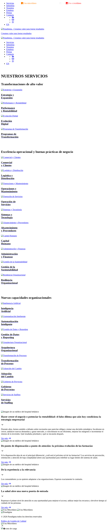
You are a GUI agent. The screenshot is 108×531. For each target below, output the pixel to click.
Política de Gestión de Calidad (13, 521)
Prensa (9, 13)
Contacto (10, 15)
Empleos (10, 10)
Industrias (10, 5)
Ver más (4, 438)
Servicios (10, 3)
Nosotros (10, 8)
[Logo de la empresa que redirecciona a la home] (22, 38)
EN (7, 24)
